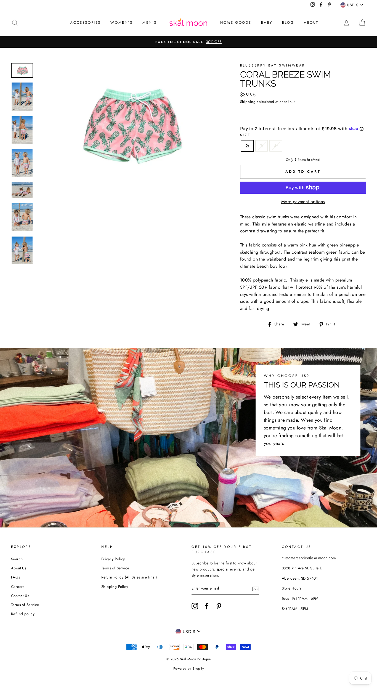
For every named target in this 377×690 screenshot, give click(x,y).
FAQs (15, 577)
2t (247, 146)
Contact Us (20, 595)
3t (262, 146)
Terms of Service (25, 604)
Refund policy (22, 614)
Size (245, 134)
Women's (121, 22)
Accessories (85, 22)
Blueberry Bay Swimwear (272, 65)
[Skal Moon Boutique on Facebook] (206, 606)
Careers (17, 586)
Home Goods (235, 22)
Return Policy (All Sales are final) (129, 577)
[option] (188, 42)
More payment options (303, 201)
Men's (149, 22)
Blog (288, 22)
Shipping (248, 101)
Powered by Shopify (188, 668)
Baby (266, 22)
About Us (18, 568)
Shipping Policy (114, 586)
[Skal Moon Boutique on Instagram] (195, 606)
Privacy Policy (113, 559)
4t (276, 146)
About (311, 22)
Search (17, 559)
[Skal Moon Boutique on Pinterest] (219, 606)
